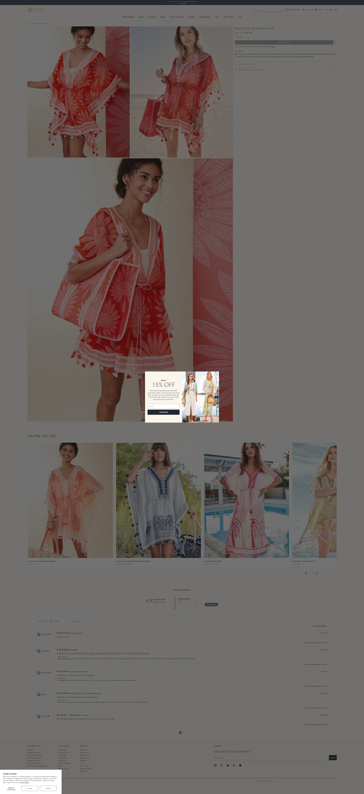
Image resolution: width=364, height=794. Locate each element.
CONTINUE (163, 412)
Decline (48, 788)
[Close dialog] (216, 374)
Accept (30, 788)
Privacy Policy (24, 782)
